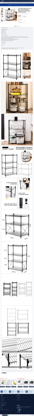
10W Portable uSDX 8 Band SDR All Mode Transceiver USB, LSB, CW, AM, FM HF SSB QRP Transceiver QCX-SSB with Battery (20, 385)
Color (18, 18)
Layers (19, 21)
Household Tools (9, 2)
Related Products (2, 378)
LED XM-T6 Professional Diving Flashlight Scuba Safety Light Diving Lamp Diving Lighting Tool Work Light (13, 385)
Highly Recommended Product (21, 378)
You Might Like (6, 378)
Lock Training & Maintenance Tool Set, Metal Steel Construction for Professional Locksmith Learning (25, 385)
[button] (4, 14)
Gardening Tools (5, 2)
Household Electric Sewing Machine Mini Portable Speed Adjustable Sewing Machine (8, 385)
